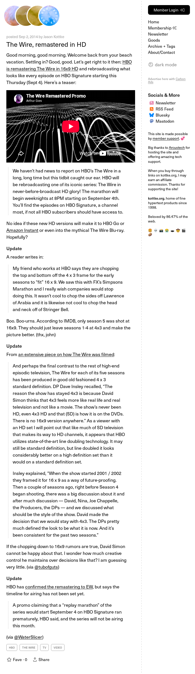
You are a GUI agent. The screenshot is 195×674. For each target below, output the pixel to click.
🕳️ (172, 230)
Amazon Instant (22, 230)
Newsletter (158, 34)
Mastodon (165, 121)
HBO (12, 647)
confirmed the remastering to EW (59, 586)
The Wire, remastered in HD (46, 44)
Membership (160, 28)
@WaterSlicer (28, 636)
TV (44, 647)
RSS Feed (164, 109)
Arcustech (177, 147)
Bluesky (163, 115)
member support (166, 138)
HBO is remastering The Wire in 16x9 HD (69, 65)
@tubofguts (46, 566)
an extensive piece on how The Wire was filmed (66, 354)
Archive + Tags (161, 46)
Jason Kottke (53, 36)
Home (153, 22)
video (58, 647)
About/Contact (161, 52)
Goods (154, 40)
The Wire (28, 647)
